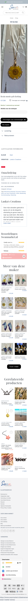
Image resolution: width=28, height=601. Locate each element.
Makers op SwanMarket (6, 525)
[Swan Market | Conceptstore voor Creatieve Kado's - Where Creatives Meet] (13, 7)
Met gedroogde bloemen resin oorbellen (5, 290)
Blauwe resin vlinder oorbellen (6, 358)
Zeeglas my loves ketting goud (5, 469)
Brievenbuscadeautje (9, 191)
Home (11, 18)
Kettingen (9, 189)
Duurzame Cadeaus (21, 191)
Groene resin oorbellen (20, 289)
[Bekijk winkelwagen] (26, 7)
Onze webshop (4, 521)
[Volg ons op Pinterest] (10, 530)
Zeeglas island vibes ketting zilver (20, 403)
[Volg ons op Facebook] (2, 530)
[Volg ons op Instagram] (5, 530)
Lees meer (7, 223)
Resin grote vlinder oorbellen (19, 312)
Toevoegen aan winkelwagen (13, 119)
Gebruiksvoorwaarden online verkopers (9, 554)
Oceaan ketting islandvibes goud (5, 424)
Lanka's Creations (15, 159)
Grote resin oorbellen (20, 357)
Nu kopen (5, 125)
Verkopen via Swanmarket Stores (8, 542)
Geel (11, 155)
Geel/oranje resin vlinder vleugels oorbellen (19, 336)
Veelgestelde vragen (5, 496)
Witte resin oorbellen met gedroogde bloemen (6, 313)
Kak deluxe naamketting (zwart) (6, 403)
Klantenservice (4, 494)
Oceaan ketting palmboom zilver (19, 424)
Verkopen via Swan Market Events (8, 544)
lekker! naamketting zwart (20, 469)
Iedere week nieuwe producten (14, 2)
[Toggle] (2, 131)
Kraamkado (12, 193)
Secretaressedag (5, 195)
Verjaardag (13, 195)
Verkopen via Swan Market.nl (7, 540)
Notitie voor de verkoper (9, 108)
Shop (16, 18)
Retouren (3, 502)
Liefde (17, 193)
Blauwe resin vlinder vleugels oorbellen (6, 335)
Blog (2, 523)
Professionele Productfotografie (7, 552)
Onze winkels (4, 517)
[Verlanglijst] (23, 7)
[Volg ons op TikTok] (7, 530)
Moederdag (23, 193)
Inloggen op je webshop (6, 546)
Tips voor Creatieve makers (7, 550)
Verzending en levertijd (6, 498)
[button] (2, 7)
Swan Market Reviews (5, 500)
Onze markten (4, 519)
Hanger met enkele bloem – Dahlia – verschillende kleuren (6, 447)
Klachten (3, 504)
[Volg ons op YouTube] (13, 530)
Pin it (4, 166)
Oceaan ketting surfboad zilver (19, 446)
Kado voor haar (5, 193)
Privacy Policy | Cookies (6, 507)
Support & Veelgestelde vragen (7, 548)
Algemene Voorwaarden (6, 505)
